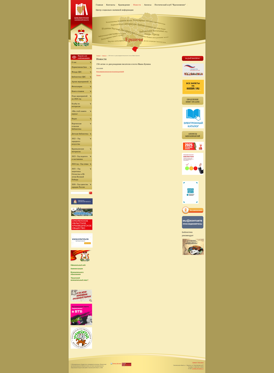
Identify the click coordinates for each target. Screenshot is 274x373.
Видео (74, 119)
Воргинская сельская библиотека (76, 126)
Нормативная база (79, 67)
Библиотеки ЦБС (79, 77)
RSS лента (200, 362)
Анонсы (147, 5)
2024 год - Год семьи (80, 164)
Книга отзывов (78, 91)
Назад (98, 75)
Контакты (110, 5)
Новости (137, 5)
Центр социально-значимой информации (114, 10)
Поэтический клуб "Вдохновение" (170, 5)
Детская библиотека (80, 134)
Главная (99, 5)
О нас (74, 62)
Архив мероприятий (80, 82)
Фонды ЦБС (77, 72)
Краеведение (124, 5)
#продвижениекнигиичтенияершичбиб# (110, 71)
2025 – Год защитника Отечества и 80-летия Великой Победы (78, 174)
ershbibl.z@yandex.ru (197, 368)
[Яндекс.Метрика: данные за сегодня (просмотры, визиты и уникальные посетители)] (116, 363)
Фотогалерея (77, 86)
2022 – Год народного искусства (76, 141)
